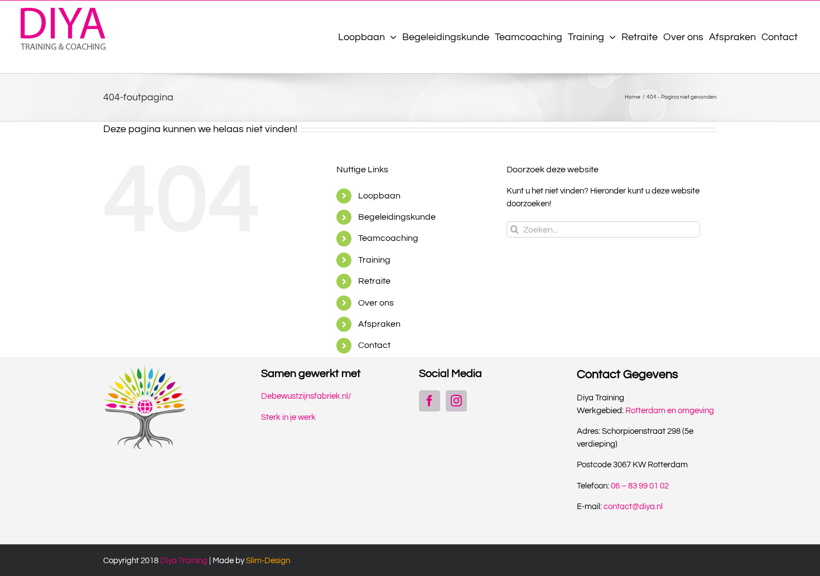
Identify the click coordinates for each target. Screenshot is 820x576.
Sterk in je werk (288, 417)
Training (374, 259)
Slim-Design (268, 560)
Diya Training (184, 560)
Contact (374, 345)
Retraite (374, 281)
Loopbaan (379, 195)
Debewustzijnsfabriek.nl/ (306, 396)
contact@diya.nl (633, 506)
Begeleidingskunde (397, 216)
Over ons (376, 302)
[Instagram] (456, 401)
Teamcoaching (388, 238)
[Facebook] (429, 401)
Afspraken (379, 324)
